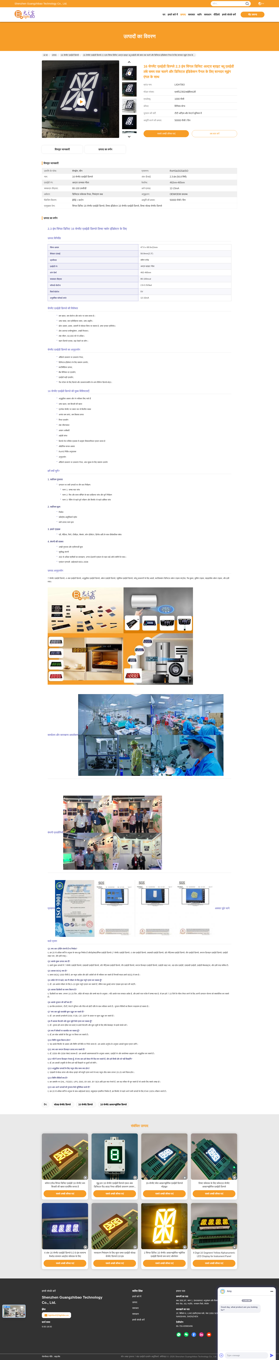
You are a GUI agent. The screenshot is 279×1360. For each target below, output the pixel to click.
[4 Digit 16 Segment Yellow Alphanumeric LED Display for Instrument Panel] (214, 1226)
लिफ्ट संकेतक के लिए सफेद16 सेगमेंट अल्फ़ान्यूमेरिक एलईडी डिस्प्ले (214, 1185)
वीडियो (217, 14)
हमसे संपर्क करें (229, 14)
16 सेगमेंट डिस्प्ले (85, 1104)
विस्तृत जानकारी (62, 149)
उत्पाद (183, 14)
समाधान (207, 14)
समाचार (191, 14)
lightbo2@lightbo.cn (58, 1315)
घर (164, 14)
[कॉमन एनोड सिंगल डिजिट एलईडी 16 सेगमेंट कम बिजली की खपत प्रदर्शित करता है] (65, 1156)
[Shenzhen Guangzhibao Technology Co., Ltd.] (30, 14)
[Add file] (221, 1355)
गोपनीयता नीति (47, 1356)
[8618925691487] (178, 1334)
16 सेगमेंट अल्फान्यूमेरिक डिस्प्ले (113, 1104)
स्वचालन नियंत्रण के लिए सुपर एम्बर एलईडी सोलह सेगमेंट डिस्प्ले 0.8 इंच (114, 1254)
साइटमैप (57, 1356)
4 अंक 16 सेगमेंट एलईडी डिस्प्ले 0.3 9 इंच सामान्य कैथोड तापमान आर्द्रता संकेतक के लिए (65, 1254)
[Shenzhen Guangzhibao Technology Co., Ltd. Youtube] (209, 1334)
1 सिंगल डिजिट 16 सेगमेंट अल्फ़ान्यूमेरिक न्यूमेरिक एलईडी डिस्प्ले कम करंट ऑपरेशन (164, 1254)
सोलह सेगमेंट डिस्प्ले (62, 1104)
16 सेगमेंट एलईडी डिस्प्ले (70, 55)
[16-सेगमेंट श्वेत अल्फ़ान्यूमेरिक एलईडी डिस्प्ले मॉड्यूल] (164, 1156)
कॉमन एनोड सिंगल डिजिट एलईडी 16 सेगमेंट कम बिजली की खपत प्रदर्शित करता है (65, 1185)
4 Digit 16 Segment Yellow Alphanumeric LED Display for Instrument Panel (214, 1254)
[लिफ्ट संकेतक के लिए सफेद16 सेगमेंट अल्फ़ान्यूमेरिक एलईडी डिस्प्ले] (214, 1156)
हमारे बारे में (173, 14)
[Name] (247, 4)
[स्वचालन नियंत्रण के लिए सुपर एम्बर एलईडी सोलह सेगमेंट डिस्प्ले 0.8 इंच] (115, 1226)
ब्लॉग (199, 14)
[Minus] (271, 1291)
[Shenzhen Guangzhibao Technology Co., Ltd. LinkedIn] (201, 1334)
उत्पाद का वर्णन (105, 149)
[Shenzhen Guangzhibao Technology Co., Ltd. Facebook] (193, 1334)
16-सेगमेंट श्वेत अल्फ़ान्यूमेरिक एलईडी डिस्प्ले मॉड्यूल (164, 1185)
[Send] (271, 1355)
